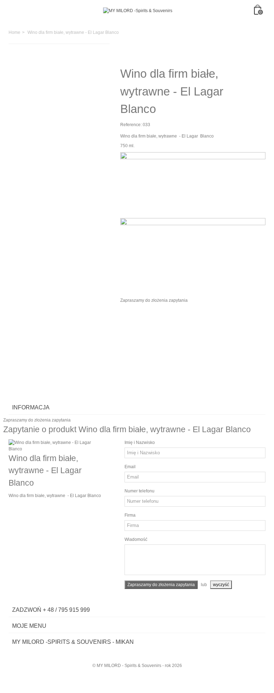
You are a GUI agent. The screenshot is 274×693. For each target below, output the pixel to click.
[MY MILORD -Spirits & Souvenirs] (137, 10)
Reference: (131, 124)
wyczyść (221, 584)
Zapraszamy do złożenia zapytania (154, 300)
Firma (130, 515)
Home (14, 32)
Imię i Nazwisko (140, 442)
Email (130, 466)
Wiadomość (136, 539)
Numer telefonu (139, 490)
